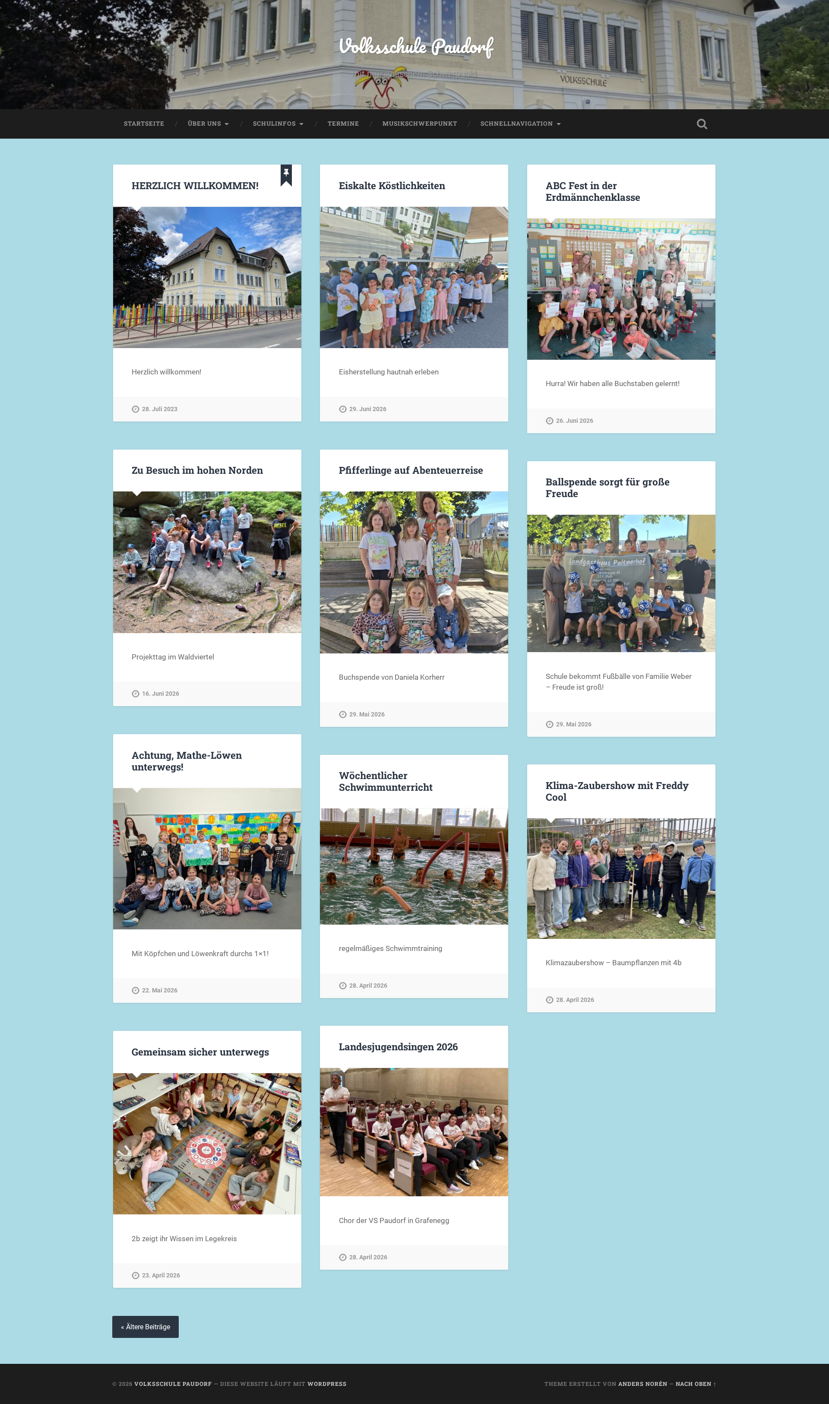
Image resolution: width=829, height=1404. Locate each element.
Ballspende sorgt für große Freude (608, 487)
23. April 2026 (161, 1275)
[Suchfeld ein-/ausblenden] (702, 124)
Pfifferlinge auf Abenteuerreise (413, 469)
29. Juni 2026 (367, 409)
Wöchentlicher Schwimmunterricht (386, 781)
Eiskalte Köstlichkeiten (392, 185)
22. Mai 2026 (159, 990)
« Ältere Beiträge (145, 1327)
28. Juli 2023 (159, 409)
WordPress (327, 1383)
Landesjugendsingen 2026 (398, 1046)
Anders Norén (643, 1383)
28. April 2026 (368, 985)
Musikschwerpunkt (420, 123)
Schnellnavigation (517, 123)
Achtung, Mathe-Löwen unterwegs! (187, 760)
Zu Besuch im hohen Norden (197, 469)
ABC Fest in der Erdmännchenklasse (593, 191)
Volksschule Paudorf (415, 45)
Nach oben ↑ (696, 1383)
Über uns (204, 123)
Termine (343, 123)
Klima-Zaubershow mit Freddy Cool (617, 791)
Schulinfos (274, 123)
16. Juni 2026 (160, 693)
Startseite (144, 123)
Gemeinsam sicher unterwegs (200, 1051)
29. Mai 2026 (367, 714)
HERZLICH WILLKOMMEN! (195, 185)
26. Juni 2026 (574, 421)
